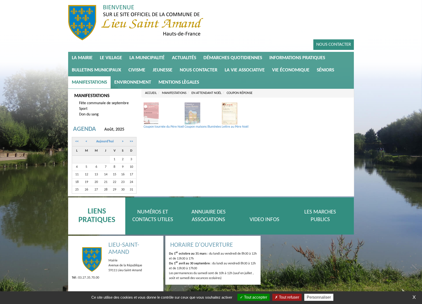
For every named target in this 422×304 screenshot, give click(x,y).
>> (131, 141)
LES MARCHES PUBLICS (320, 216)
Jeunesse (162, 70)
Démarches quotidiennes (232, 58)
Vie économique (290, 70)
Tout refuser (288, 297)
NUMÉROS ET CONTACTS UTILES (152, 216)
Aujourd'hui (105, 141)
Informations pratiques (297, 58)
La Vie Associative (245, 70)
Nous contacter (333, 44)
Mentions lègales (178, 82)
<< (77, 141)
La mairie (82, 58)
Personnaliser (319, 297)
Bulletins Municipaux (96, 70)
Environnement (132, 82)
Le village (111, 58)
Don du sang (89, 114)
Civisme (136, 70)
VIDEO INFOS (264, 220)
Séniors (325, 70)
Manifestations (89, 82)
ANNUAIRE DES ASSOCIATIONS (208, 216)
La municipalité (147, 58)
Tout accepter (255, 297)
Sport (83, 109)
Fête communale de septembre (104, 103)
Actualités (184, 58)
